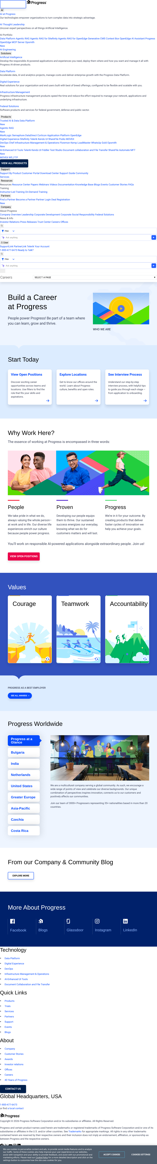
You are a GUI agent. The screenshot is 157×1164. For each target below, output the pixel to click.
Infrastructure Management (15, 92)
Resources (6, 180)
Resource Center (21, 184)
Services (4, 176)
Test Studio (56, 150)
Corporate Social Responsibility (77, 214)
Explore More (21, 875)
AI (2, 10)
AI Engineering (8, 49)
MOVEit (70, 139)
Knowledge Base (84, 184)
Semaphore (18, 135)
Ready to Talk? (25, 250)
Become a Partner (26, 199)
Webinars (44, 184)
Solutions (6, 53)
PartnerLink (20, 246)
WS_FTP (13, 157)
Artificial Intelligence (11, 57)
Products (6, 116)
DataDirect (31, 135)
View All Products (14, 163)
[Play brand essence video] (121, 308)
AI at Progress (7, 14)
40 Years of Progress (16, 1080)
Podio (62, 139)
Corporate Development (47, 214)
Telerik (33, 139)
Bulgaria (17, 752)
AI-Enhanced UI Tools (11, 150)
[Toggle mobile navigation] (2, 271)
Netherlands (20, 775)
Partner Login (43, 199)
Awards (9, 1059)
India (15, 764)
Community (82, 173)
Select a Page (43, 277)
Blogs (97, 184)
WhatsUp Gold (99, 142)
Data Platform (7, 38)
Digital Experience (9, 81)
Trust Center (44, 221)
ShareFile (53, 139)
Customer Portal (31, 173)
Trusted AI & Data (9, 120)
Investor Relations (9, 221)
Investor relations (14, 1064)
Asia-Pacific (20, 808)
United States (22, 786)
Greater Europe (23, 797)
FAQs (131, 184)
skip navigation (13, 4)
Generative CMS (96, 38)
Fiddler (46, 150)
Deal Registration (35, 201)
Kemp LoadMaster (81, 142)
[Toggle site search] (2, 254)
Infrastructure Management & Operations (37, 142)
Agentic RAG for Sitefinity (43, 38)
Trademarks (74, 1131)
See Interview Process (125, 375)
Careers (55, 221)
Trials (8, 1006)
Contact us (13, 1088)
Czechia (17, 819)
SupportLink (6, 246)
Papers (34, 184)
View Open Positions (26, 375)
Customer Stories (118, 184)
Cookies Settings (140, 1154)
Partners (5, 195)
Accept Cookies (111, 1154)
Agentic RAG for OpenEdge (72, 38)
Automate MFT (67, 152)
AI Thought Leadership (12, 24)
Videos (53, 184)
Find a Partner (7, 199)
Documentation (66, 184)
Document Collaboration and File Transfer (27, 984)
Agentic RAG (22, 38)
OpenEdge (76, 135)
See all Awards (19, 696)
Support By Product (10, 173)
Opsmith (17, 44)
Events (104, 184)
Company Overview (10, 214)
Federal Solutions (9, 106)
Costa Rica (19, 831)
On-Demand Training (36, 191)
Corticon (42, 135)
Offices (64, 221)
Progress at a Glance (21, 740)
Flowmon (65, 142)
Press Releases (28, 221)
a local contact (16, 1108)
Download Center (49, 173)
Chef (11, 142)
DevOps (4, 142)
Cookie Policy (42, 1157)
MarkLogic (5, 135)
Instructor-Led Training (12, 191)
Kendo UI (43, 139)
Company (6, 207)
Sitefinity (25, 139)
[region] (78, 1154)
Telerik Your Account (38, 246)
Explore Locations (72, 375)
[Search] (2, 226)
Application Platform (58, 135)
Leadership (27, 214)
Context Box (112, 38)
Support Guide (67, 173)
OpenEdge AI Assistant (132, 38)
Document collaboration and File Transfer (85, 150)
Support (5, 169)
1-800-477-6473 (8, 250)
